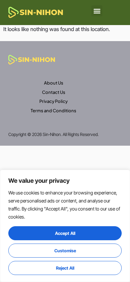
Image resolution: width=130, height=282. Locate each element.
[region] (65, 226)
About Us (53, 83)
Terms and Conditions (53, 110)
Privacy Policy (53, 101)
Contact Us (53, 92)
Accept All (65, 233)
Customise (65, 250)
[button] (96, 10)
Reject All (65, 268)
